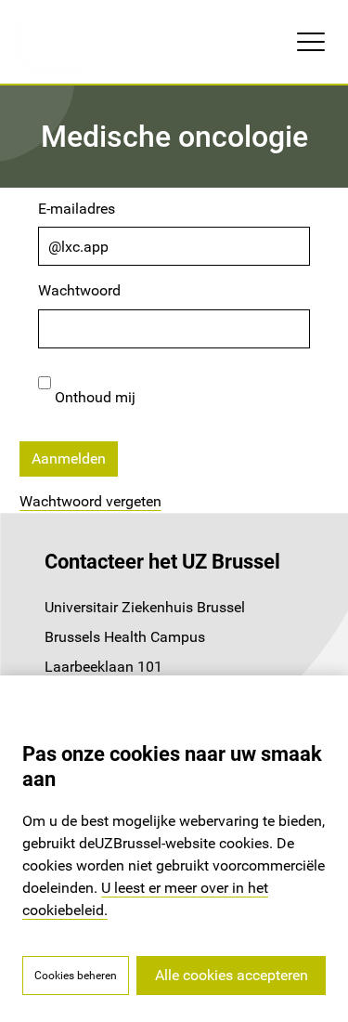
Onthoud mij (93, 397)
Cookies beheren (75, 975)
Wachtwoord (79, 290)
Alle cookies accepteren (231, 975)
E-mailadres (76, 208)
